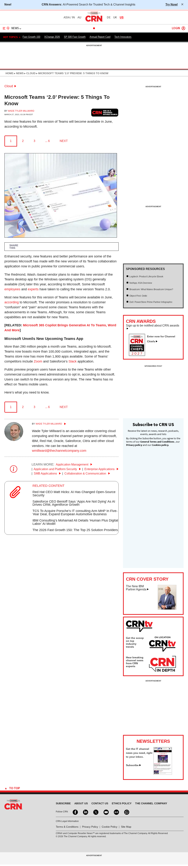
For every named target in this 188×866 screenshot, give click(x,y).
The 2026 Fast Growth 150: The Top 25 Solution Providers (75, 530)
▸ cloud (29, 73)
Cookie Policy (109, 826)
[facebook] (75, 812)
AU (79, 17)
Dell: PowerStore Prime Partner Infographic (150, 302)
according (11, 302)
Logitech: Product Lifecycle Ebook (146, 276)
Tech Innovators (122, 36)
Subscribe (132, 765)
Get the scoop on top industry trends (135, 642)
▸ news (18, 73)
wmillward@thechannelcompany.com (59, 450)
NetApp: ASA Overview (140, 283)
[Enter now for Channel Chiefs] (138, 354)
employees (12, 289)
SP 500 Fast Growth (75, 36)
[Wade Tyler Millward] (13, 440)
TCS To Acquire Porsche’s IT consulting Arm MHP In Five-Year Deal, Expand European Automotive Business (75, 512)
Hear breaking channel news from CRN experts (134, 662)
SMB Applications (46, 473)
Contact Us (99, 803)
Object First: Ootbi (138, 296)
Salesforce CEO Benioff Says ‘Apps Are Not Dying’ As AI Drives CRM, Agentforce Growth (73, 503)
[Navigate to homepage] (94, 21)
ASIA (67, 17)
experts (33, 289)
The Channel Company (151, 803)
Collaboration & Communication (85, 473)
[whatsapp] (126, 812)
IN (73, 17)
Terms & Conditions (67, 826)
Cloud (8, 86)
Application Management (72, 464)
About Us (81, 803)
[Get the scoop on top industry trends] (162, 644)
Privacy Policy (90, 826)
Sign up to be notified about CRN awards (152, 325)
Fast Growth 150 (31, 36)
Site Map (126, 826)
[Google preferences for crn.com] (105, 112)
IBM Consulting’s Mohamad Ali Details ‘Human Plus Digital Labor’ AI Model (75, 522)
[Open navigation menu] (6, 28)
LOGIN (176, 28)
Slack (72, 361)
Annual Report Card (100, 36)
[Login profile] (183, 28)
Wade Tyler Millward (21, 111)
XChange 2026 (52, 36)
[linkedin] (85, 812)
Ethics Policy (121, 803)
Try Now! (171, 4)
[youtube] (106, 812)
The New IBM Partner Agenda (136, 588)
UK (115, 17)
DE (109, 17)
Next (64, 140)
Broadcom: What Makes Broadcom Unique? (151, 289)
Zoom (38, 361)
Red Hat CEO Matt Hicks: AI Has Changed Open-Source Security (73, 493)
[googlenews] (116, 812)
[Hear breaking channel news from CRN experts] (162, 664)
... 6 (47, 140)
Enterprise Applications (99, 469)
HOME (9, 73)
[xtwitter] (95, 812)
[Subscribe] (162, 773)
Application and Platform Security (56, 469)
